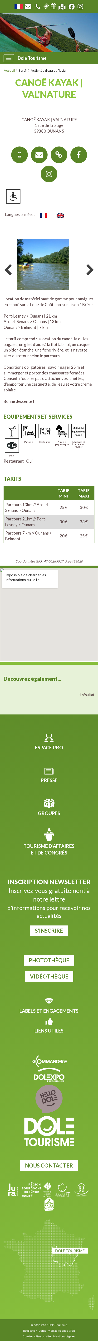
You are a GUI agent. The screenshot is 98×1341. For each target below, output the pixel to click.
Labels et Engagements (49, 1011)
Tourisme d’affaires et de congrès (49, 849)
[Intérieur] (49, 265)
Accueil (9, 70)
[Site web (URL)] (59, 154)
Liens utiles (49, 1030)
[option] (49, 264)
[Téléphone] (38, 5)
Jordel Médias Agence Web (57, 1330)
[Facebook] (78, 154)
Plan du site (43, 1336)
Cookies (28, 1336)
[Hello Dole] (49, 1099)
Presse (49, 780)
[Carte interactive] (62, 5)
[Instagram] (49, 174)
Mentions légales (64, 1336)
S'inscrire (49, 930)
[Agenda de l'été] (53, 5)
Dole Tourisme (32, 58)
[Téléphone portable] (19, 154)
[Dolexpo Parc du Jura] (49, 1074)
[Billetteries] (46, 5)
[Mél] (39, 154)
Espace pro (49, 747)
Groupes (49, 813)
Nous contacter (49, 1165)
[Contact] (28, 5)
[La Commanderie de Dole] (49, 1061)
